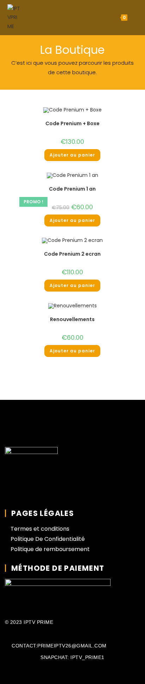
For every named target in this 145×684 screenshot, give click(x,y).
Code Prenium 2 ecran (72, 253)
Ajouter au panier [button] (72, 155)
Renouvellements (72, 319)
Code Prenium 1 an (72, 188)
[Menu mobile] (133, 17)
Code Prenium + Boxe (72, 123)
